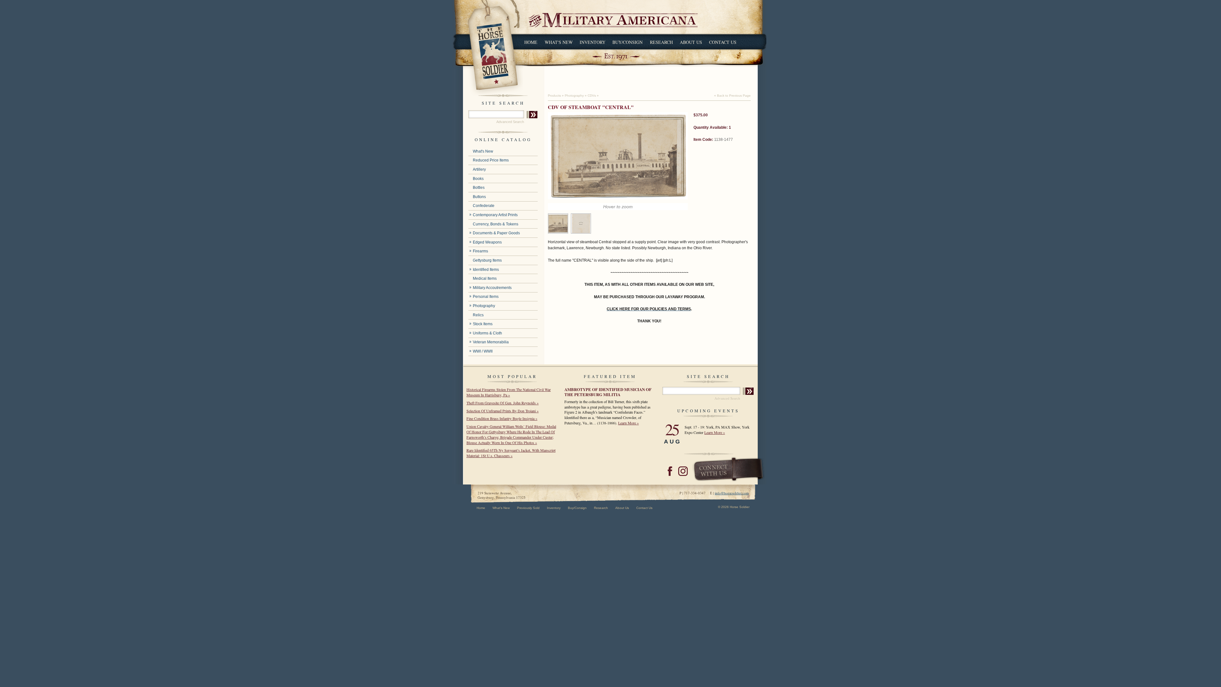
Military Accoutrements (492, 287)
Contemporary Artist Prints (495, 215)
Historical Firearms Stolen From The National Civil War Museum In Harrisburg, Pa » (508, 392)
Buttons (479, 197)
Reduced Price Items (491, 160)
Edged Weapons (487, 242)
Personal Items (486, 296)
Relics (478, 315)
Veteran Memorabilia (491, 342)
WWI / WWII (483, 351)
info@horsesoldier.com (732, 493)
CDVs (592, 95)
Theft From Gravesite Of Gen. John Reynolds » (502, 402)
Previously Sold (528, 508)
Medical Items (485, 278)
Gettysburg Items (487, 260)
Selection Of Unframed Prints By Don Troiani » (502, 410)
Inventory (592, 42)
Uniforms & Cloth (487, 333)
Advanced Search (510, 122)
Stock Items (483, 324)
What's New (559, 42)
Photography (484, 306)
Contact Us (722, 42)
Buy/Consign (627, 42)
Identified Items (486, 269)
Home (530, 42)
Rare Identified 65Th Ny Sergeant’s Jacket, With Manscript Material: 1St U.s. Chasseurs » (510, 453)
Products (554, 95)
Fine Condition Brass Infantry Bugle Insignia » (501, 418)
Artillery (479, 169)
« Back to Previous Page (732, 95)
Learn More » (628, 422)
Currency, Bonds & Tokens (495, 224)
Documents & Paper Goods (496, 233)
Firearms (480, 251)
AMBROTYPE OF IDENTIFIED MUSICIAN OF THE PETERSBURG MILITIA (608, 391)
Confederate (483, 205)
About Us (691, 42)
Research (661, 42)
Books (478, 178)
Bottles (479, 187)
